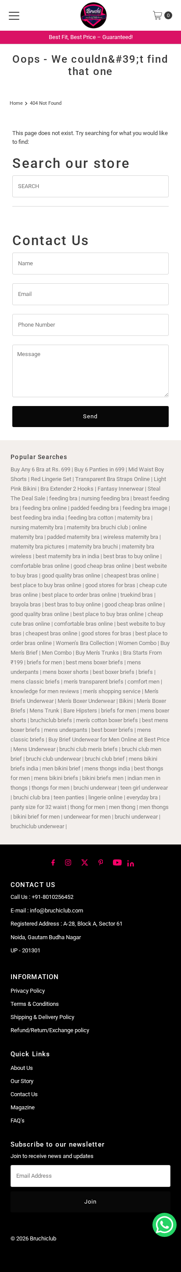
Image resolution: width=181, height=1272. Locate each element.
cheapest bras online (130, 575)
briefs (146, 672)
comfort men (143, 681)
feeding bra (63, 498)
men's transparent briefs (93, 681)
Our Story (22, 1081)
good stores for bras (110, 585)
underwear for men (87, 816)
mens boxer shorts (66, 672)
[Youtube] (117, 862)
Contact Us (24, 1094)
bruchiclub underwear (37, 826)
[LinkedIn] (130, 863)
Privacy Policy (28, 990)
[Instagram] (68, 862)
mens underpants (65, 730)
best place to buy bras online (46, 585)
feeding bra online (44, 508)
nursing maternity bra (37, 527)
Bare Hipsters (80, 710)
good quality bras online (71, 575)
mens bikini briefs (56, 778)
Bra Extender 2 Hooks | (69, 488)
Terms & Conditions (35, 1004)
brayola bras (26, 604)
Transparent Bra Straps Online (112, 479)
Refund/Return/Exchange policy (50, 1030)
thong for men (87, 807)
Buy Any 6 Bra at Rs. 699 (40, 469)
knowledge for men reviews (45, 691)
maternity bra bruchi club (97, 527)
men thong (122, 807)
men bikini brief (61, 768)
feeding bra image (145, 508)
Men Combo (57, 652)
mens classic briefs (35, 681)
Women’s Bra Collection (85, 643)
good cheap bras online (102, 566)
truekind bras (136, 594)
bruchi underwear (94, 787)
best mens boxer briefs (94, 662)
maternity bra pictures (38, 546)
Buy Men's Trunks (97, 652)
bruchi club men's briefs (88, 749)
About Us (22, 1068)
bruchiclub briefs (51, 720)
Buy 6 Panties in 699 (99, 469)
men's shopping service (112, 691)
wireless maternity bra (130, 537)
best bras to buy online (131, 556)
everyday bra (142, 797)
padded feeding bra (95, 508)
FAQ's (18, 1120)
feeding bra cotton (90, 517)
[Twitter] (84, 862)
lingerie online (105, 797)
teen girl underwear (144, 787)
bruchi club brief (105, 758)
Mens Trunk (44, 710)
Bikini (126, 701)
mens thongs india (107, 768)
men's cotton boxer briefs (107, 720)
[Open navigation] (14, 15)
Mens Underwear (34, 749)
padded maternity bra (73, 537)
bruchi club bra (31, 797)
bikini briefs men (102, 778)
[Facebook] (53, 862)
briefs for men (44, 662)
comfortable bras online (40, 566)
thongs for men (50, 787)
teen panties (69, 797)
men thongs (154, 807)
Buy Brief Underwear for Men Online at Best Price (109, 739)
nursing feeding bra (105, 498)
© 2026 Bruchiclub (33, 1238)
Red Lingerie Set (51, 479)
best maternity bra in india (67, 556)
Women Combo (137, 643)
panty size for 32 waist (38, 807)
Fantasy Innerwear (121, 488)
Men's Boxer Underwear (86, 701)
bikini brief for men (36, 816)
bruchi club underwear (54, 758)
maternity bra (133, 517)
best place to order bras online (79, 594)
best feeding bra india (37, 517)
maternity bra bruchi (93, 546)
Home (16, 103)
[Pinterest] (100, 862)
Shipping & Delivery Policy (42, 1017)
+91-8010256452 (52, 897)
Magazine (23, 1107)
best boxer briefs (113, 672)
